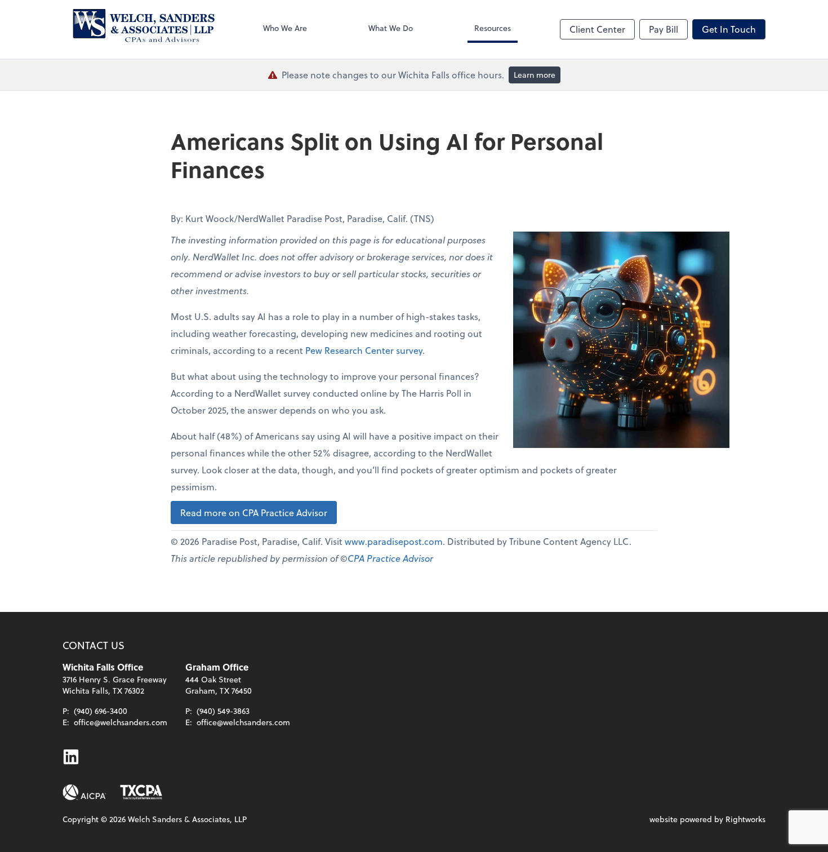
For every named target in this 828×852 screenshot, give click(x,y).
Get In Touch (729, 29)
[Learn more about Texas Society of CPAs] (141, 792)
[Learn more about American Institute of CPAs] (84, 792)
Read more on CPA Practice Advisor (253, 512)
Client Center (597, 29)
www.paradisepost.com (394, 541)
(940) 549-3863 (223, 711)
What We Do (390, 28)
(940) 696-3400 (100, 711)
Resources (492, 28)
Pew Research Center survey (363, 350)
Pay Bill (663, 29)
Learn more (534, 75)
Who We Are (285, 28)
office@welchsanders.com (120, 722)
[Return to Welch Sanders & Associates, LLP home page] (139, 29)
